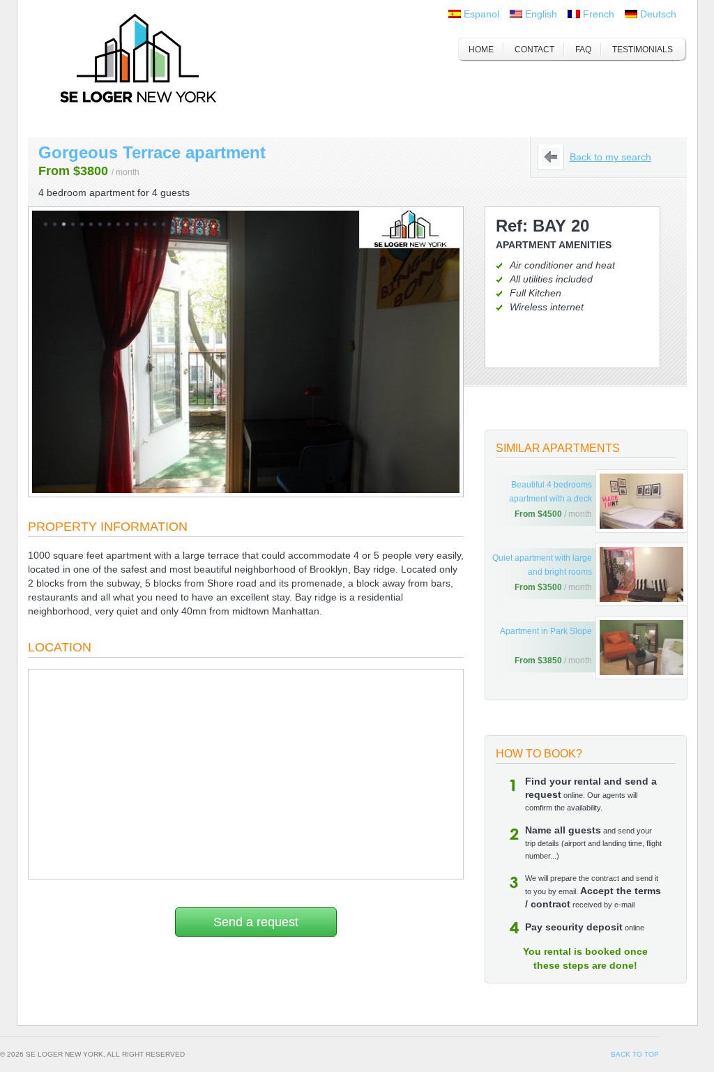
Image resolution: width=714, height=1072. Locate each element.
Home (481, 49)
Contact (534, 49)
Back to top (635, 1054)
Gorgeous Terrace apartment (152, 152)
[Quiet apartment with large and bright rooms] (641, 574)
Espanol (481, 14)
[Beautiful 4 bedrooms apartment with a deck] (641, 501)
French (598, 14)
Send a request (255, 922)
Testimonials (642, 49)
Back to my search (610, 157)
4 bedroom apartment (86, 192)
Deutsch (658, 14)
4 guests (171, 192)
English (541, 14)
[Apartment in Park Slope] (641, 647)
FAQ (583, 49)
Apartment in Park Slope (546, 631)
